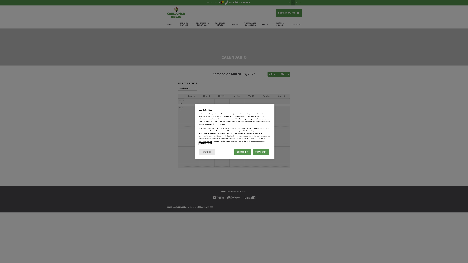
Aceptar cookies (242, 152)
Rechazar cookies (260, 152)
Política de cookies (205, 144)
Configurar (207, 152)
